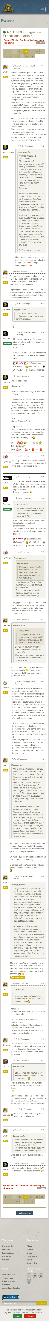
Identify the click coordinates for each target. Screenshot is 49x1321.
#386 (42, 376)
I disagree (30, 1316)
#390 (42, 552)
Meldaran (7, 310)
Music (29, 1253)
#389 (42, 498)
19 (20, 51)
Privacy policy (8, 1281)
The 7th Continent (20, 40)
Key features (8, 1253)
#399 (42, 1130)
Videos (30, 1249)
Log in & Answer (25, 1213)
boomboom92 (8, 1115)
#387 (42, 456)
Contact (6, 1284)
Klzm (5, 278)
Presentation (8, 1246)
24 (5, 56)
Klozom (17, 310)
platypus (20, 152)
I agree (17, 1316)
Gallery (5, 1259)
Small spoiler (17, 977)
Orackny (6, 625)
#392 (42, 681)
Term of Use (7, 1277)
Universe (6, 1249)
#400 (42, 1163)
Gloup (5, 483)
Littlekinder (8, 152)
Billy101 (6, 1066)
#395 (42, 983)
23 (42, 51)
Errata (29, 1259)
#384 (42, 303)
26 (17, 56)
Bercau (6, 1170)
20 (25, 51)
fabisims (6, 382)
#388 (42, 477)
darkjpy (6, 72)
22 (37, 51)
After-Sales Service (11, 1288)
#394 (42, 876)
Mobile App (32, 1263)
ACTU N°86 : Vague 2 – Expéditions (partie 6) (22, 34)
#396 (42, 1039)
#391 (42, 619)
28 (27, 56)
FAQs (29, 1246)
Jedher (6, 883)
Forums (7, 40)
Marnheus (7, 688)
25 (11, 56)
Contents (6, 1256)
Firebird (6, 339)
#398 (42, 1109)
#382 (42, 146)
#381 (42, 66)
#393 (42, 759)
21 (31, 51)
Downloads (32, 1256)
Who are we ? (8, 1274)
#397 (42, 1060)
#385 (42, 332)
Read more (37, 1312)
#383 (42, 271)
